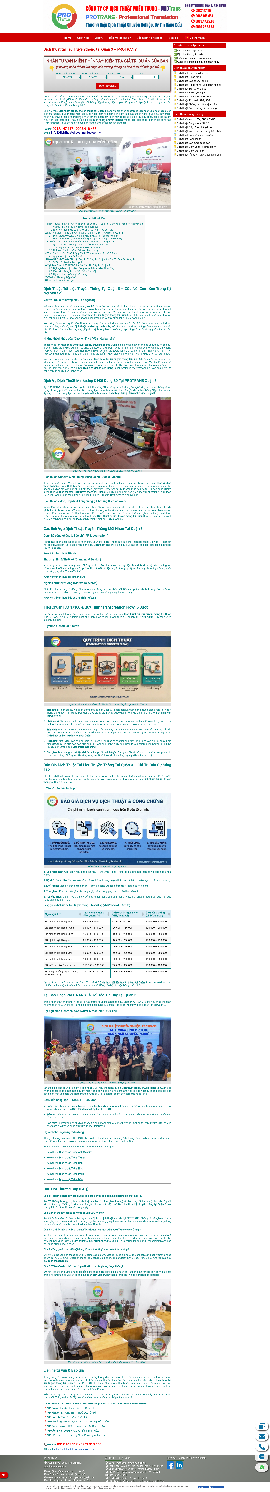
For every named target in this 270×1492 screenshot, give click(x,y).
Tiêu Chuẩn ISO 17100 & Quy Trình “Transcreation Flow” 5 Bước (81, 253)
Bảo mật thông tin (120, 37)
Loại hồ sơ (114, 73)
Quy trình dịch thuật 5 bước (66, 256)
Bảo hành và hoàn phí (150, 37)
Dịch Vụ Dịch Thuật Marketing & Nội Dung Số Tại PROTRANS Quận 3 (84, 232)
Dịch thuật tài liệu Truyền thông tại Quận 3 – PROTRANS (90, 49)
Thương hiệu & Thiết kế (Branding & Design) (75, 247)
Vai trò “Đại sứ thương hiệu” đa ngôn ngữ (74, 226)
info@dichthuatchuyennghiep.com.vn (74, 1449)
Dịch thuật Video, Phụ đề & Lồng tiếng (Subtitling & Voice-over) (85, 238)
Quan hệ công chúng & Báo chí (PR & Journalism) (78, 244)
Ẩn (103, 218)
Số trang (139, 73)
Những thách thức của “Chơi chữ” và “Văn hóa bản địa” (81, 229)
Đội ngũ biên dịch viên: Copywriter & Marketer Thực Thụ (81, 268)
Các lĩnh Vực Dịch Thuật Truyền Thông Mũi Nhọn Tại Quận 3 (79, 241)
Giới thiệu (83, 37)
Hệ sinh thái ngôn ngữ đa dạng (68, 274)
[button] (80, 914)
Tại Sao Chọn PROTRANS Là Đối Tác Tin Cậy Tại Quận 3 (77, 265)
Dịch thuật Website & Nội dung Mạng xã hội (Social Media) (83, 235)
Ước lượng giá (107, 86)
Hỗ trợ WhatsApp (262, 1467)
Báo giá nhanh (262, 1426)
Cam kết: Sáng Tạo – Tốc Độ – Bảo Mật (73, 271)
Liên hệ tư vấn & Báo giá (59, 280)
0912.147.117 (262, 1447)
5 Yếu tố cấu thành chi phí (65, 262)
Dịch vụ (98, 37)
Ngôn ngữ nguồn (65, 73)
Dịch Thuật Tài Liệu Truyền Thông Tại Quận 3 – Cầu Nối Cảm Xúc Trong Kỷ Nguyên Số (94, 223)
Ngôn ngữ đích (90, 73)
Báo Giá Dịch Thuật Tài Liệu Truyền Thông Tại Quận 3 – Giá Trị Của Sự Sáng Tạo (91, 259)
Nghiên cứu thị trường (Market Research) (73, 250)
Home (68, 37)
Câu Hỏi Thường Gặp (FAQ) (61, 277)
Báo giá (173, 37)
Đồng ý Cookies (206, 1487)
